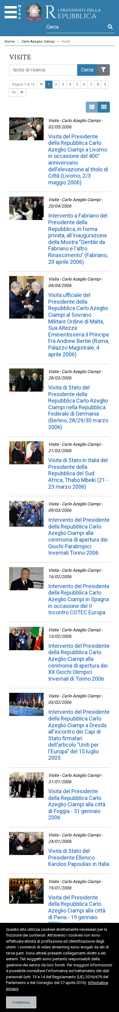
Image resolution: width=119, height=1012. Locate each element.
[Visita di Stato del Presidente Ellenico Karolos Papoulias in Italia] (26, 843)
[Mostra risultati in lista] (92, 107)
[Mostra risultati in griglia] (104, 107)
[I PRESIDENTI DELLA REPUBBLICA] (63, 12)
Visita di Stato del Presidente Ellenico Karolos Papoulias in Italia (78, 857)
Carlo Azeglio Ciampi (38, 42)
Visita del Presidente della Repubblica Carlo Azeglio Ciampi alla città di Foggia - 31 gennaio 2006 (76, 804)
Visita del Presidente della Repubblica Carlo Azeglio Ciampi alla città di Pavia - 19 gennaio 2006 (76, 910)
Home (10, 42)
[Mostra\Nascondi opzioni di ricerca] (103, 70)
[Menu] (11, 12)
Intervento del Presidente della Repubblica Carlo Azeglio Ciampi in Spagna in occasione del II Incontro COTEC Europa (79, 599)
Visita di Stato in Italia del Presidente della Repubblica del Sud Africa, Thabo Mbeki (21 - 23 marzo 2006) (78, 473)
